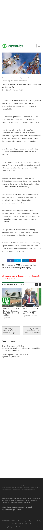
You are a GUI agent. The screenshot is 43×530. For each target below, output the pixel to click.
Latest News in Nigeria (17, 78)
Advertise (36, 527)
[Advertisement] (21, 21)
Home (4, 78)
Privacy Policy (8, 527)
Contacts (27, 527)
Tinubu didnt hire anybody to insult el (32, 332)
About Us (18, 527)
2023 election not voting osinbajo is (9, 332)
